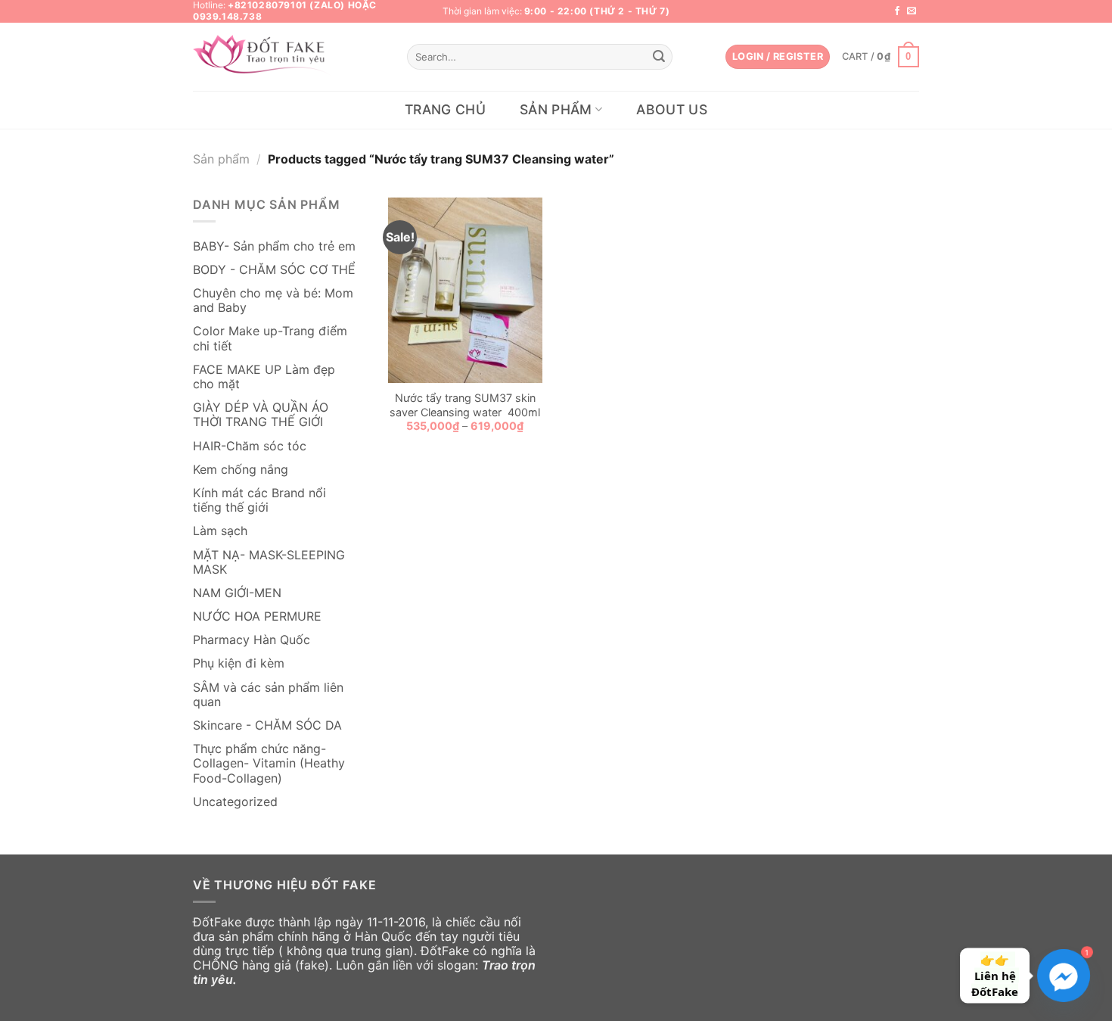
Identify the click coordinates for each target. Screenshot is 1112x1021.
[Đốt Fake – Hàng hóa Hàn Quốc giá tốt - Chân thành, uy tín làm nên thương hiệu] (264, 57)
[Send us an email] (911, 11)
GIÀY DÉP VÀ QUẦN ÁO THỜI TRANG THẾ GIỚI (260, 414)
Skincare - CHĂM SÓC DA (267, 725)
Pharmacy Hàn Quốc (251, 639)
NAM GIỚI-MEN (237, 592)
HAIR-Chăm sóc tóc (249, 445)
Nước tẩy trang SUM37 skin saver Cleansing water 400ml (465, 405)
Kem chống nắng (240, 469)
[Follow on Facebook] (897, 11)
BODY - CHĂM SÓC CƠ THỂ (274, 269)
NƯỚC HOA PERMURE (257, 616)
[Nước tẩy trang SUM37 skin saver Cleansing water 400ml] (465, 290)
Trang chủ (445, 109)
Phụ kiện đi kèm (238, 663)
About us (671, 109)
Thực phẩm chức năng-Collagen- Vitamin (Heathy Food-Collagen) (269, 763)
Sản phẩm (556, 109)
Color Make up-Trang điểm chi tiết (270, 338)
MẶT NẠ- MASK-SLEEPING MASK (269, 562)
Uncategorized (235, 801)
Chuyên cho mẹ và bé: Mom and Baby (273, 300)
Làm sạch (220, 530)
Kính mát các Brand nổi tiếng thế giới (259, 500)
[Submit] (659, 57)
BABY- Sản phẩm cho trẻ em (274, 246)
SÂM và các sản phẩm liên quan (268, 694)
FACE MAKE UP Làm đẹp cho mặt (264, 376)
